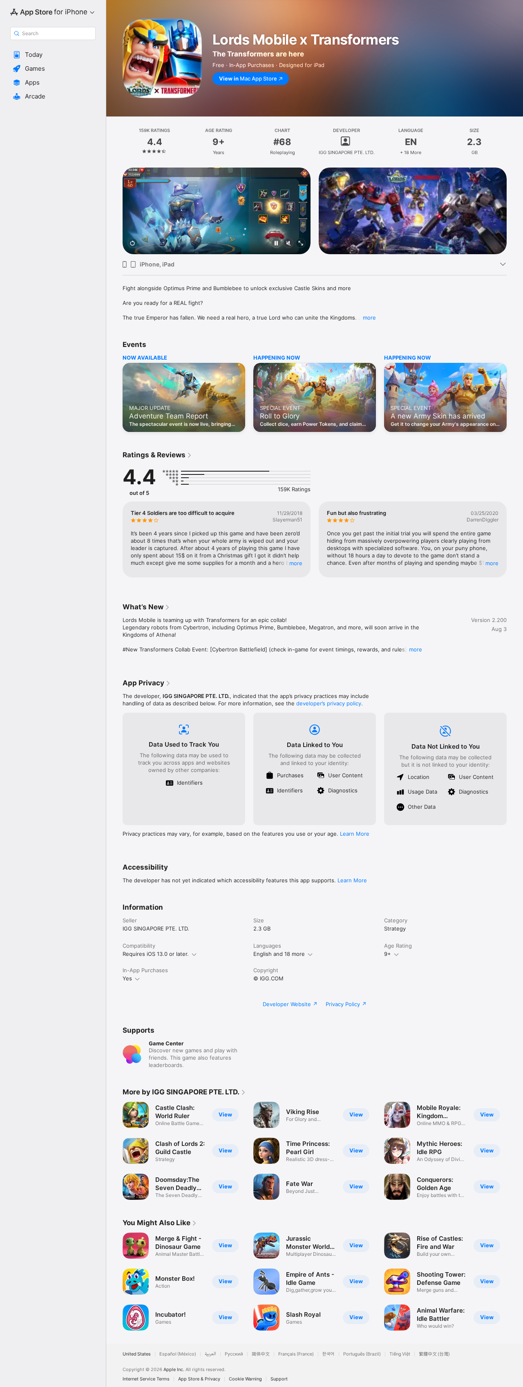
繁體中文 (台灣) (434, 1354)
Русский (234, 1354)
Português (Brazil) (362, 1354)
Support (279, 1379)
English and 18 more (279, 954)
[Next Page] (515, 211)
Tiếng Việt (399, 1354)
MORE (295, 563)
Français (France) (296, 1354)
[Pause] (276, 243)
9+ (387, 954)
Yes (127, 978)
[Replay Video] (132, 243)
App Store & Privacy (199, 1379)
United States (137, 1354)
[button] (53, 55)
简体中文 (261, 1354)
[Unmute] (288, 243)
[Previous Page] (114, 211)
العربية (210, 1354)
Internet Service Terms (146, 1379)
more (369, 317)
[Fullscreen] (301, 243)
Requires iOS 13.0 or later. (156, 954)
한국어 (328, 1354)
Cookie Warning (245, 1379)
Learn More (354, 833)
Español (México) (177, 1354)
